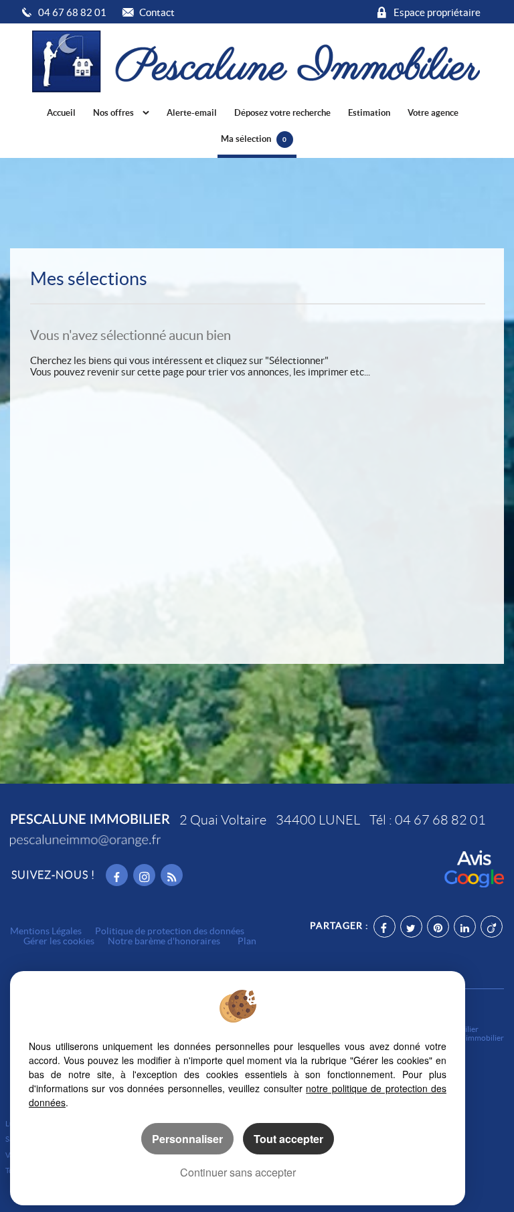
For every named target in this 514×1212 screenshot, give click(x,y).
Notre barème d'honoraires (165, 941)
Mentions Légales (46, 931)
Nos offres (114, 113)
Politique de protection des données (169, 931)
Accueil (61, 113)
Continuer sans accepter (238, 1172)
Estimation (369, 113)
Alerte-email (192, 113)
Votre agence (433, 113)
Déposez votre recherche (282, 113)
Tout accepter (288, 1138)
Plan (247, 941)
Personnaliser (187, 1138)
